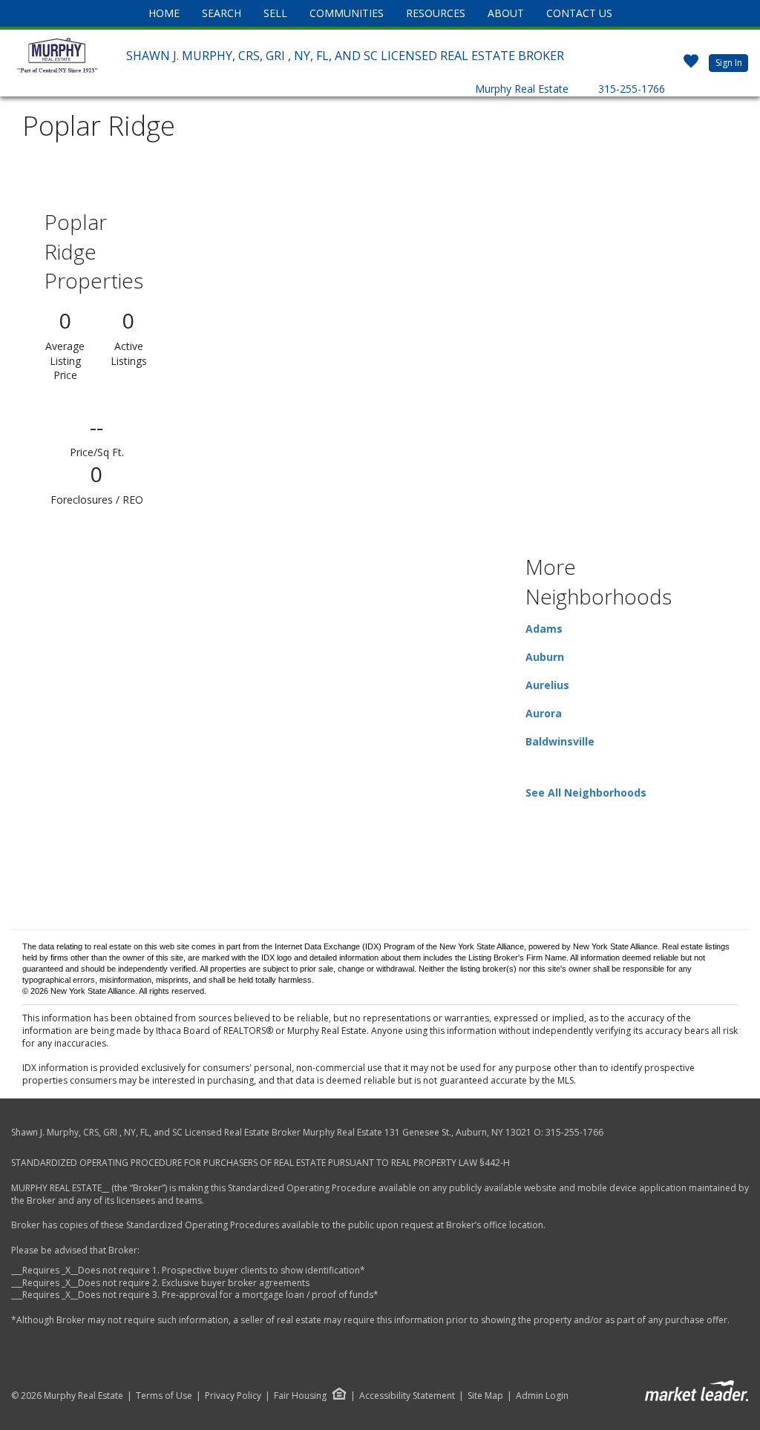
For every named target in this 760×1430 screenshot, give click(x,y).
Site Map (485, 1396)
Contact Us (579, 13)
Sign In (728, 62)
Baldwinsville (559, 741)
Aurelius (547, 685)
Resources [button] (435, 13)
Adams (544, 629)
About (506, 13)
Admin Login (542, 1396)
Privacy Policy (233, 1396)
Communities (346, 13)
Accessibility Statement (407, 1396)
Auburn (544, 657)
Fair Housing (300, 1395)
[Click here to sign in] (691, 66)
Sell (275, 13)
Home (164, 13)
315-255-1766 (631, 89)
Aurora (543, 713)
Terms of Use (164, 1396)
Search (221, 13)
